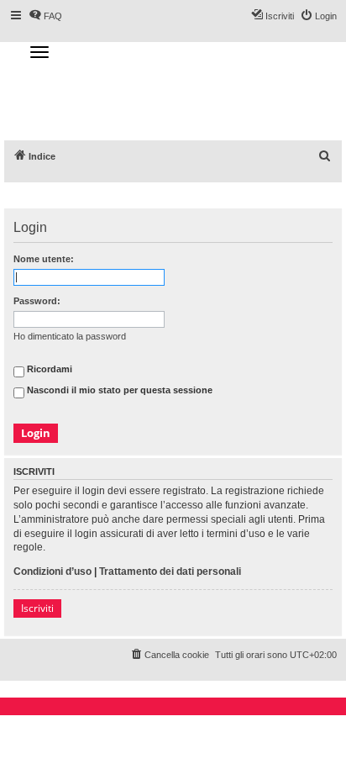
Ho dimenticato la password (69, 336)
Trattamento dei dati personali (170, 571)
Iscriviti (37, 608)
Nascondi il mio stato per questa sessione (118, 390)
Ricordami (48, 369)
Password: (36, 301)
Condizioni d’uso (52, 571)
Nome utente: (43, 259)
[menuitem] (325, 156)
